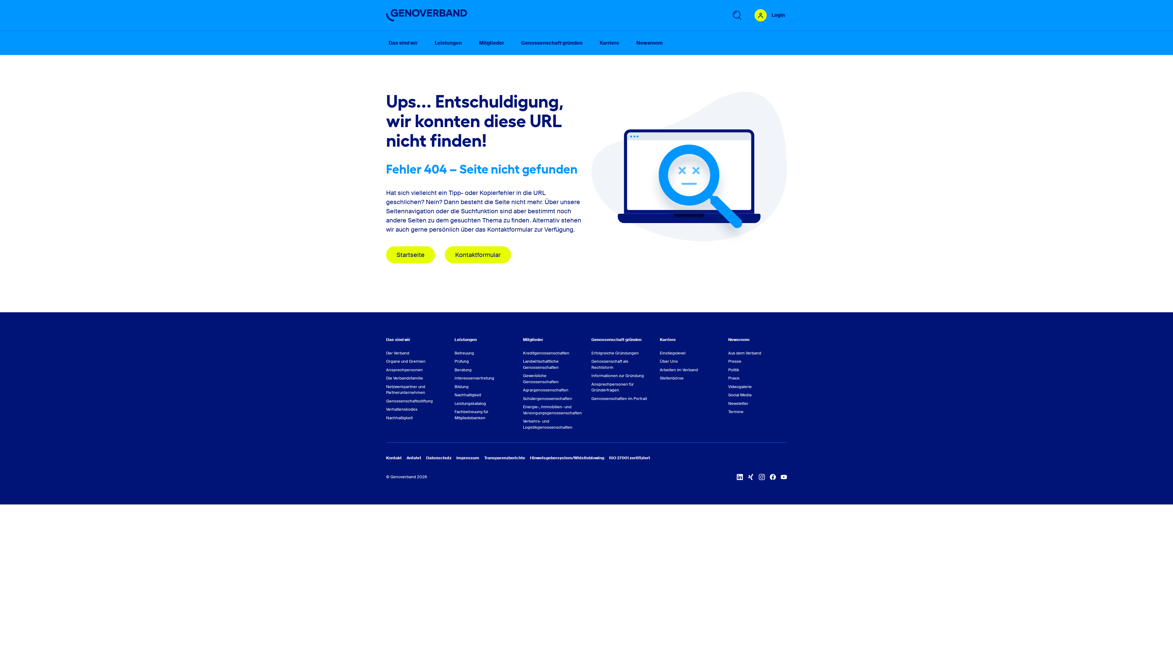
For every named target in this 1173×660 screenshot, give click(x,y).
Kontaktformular (478, 255)
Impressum (467, 457)
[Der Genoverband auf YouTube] (784, 477)
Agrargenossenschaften (545, 390)
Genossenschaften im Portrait (619, 398)
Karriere (668, 339)
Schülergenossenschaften (547, 398)
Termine (736, 411)
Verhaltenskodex (402, 409)
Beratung (463, 369)
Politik (733, 369)
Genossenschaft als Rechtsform (609, 364)
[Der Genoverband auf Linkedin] (740, 477)
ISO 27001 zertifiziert (629, 457)
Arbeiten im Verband (679, 369)
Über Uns (669, 361)
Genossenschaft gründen (616, 339)
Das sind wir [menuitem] (403, 43)
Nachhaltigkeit (399, 417)
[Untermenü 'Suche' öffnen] (736, 15)
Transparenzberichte (504, 457)
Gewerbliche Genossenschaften (541, 378)
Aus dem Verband (744, 353)
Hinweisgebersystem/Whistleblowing (567, 457)
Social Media (739, 395)
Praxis (734, 378)
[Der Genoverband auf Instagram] (762, 477)
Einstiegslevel (672, 353)
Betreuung (464, 353)
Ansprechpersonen (404, 369)
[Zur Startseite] (426, 15)
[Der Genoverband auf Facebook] (773, 477)
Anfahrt (414, 457)
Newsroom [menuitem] (649, 43)
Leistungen (466, 339)
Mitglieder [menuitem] (491, 43)
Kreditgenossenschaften (546, 353)
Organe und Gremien (406, 361)
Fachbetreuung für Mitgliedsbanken (471, 414)
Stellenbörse (672, 378)
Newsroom (739, 339)
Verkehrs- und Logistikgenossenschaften (547, 424)
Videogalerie (740, 386)
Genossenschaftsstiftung (409, 401)
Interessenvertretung (474, 378)
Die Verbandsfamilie (404, 378)
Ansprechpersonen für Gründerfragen (612, 387)
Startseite (410, 255)
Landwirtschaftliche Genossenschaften (541, 364)
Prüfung (462, 361)
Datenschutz (438, 457)
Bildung (462, 386)
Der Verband (397, 353)
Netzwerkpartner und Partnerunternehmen (405, 389)
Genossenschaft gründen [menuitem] (552, 43)
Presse (734, 361)
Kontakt (394, 457)
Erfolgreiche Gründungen (615, 353)
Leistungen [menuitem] (448, 43)
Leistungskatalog (470, 403)
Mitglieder (533, 339)
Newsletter (738, 403)
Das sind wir (398, 339)
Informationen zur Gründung (617, 375)
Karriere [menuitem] (609, 43)
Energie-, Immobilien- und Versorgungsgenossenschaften (552, 410)
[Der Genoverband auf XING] (751, 477)
